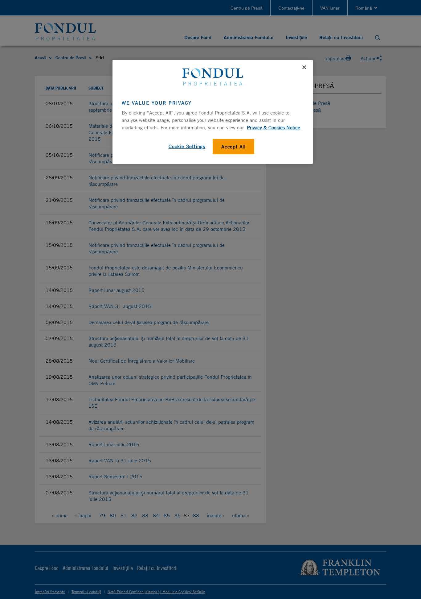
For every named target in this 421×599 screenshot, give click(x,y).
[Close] (304, 67)
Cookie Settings (187, 146)
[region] (212, 112)
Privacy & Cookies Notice (273, 127)
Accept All (233, 147)
